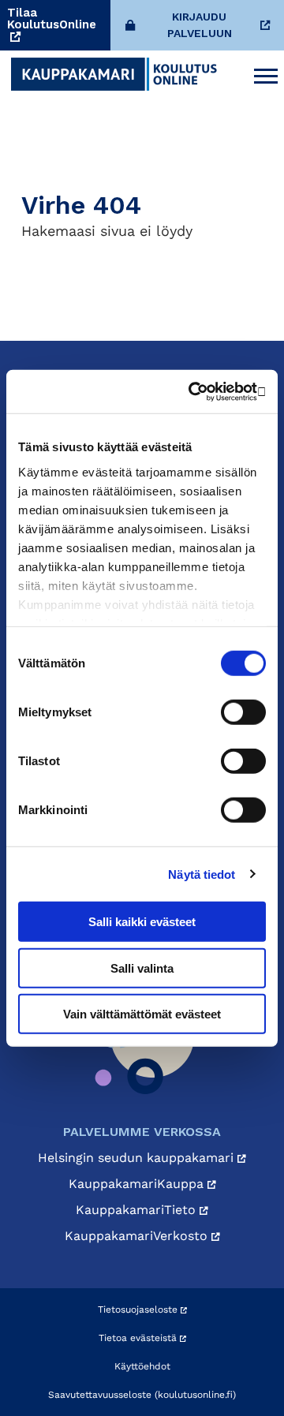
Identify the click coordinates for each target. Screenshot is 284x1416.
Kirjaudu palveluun (199, 24)
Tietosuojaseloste (139, 1309)
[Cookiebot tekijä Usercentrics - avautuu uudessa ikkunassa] (200, 391)
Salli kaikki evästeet (142, 921)
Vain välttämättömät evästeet (142, 1014)
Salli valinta (142, 967)
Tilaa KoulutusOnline (51, 19)
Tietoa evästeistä (139, 1337)
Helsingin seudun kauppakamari (137, 1157)
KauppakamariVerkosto (138, 1235)
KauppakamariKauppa (138, 1183)
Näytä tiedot (201, 873)
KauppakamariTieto (138, 1209)
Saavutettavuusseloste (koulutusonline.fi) (142, 1394)
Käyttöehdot (142, 1366)
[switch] (243, 712)
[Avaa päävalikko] (266, 74)
